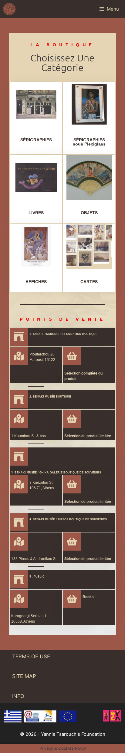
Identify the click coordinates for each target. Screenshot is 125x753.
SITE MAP (24, 676)
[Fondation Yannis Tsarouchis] (9, 9)
